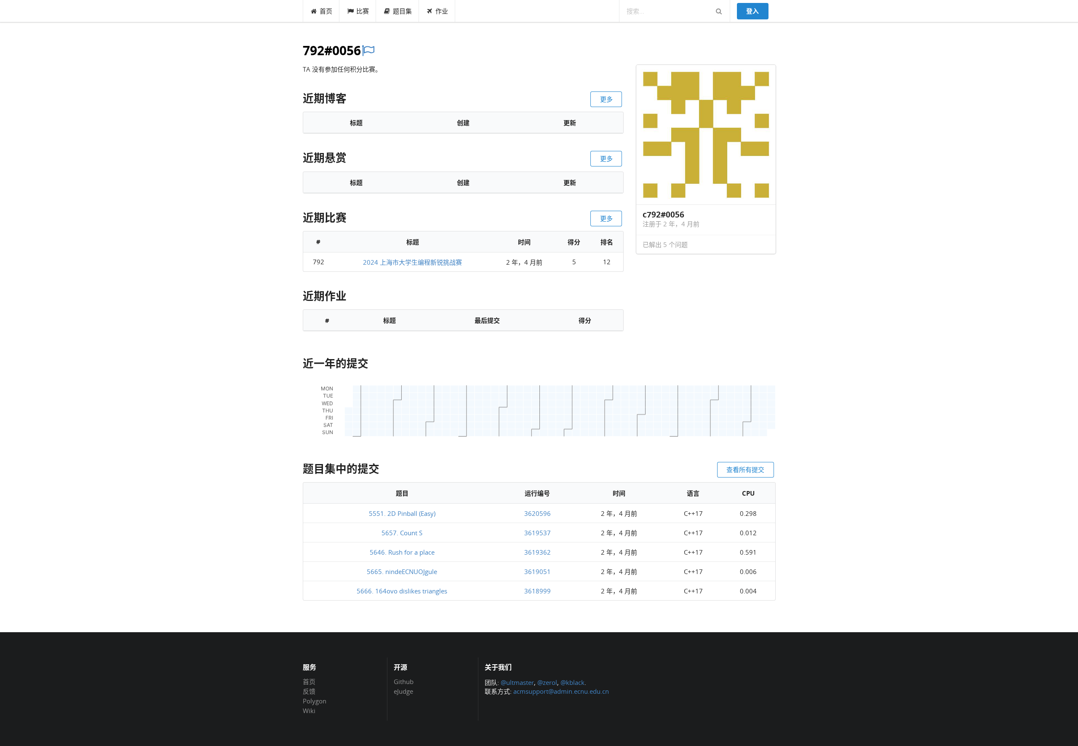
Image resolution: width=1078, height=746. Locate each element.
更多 (606, 99)
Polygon (314, 701)
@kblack (572, 682)
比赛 (362, 11)
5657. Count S (402, 533)
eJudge (403, 691)
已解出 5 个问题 (665, 244)
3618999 (537, 591)
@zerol (547, 682)
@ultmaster (517, 682)
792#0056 (332, 51)
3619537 (537, 533)
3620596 (537, 513)
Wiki (309, 710)
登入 (752, 11)
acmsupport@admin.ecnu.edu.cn (561, 691)
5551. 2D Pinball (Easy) (402, 513)
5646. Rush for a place (402, 552)
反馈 (309, 691)
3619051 (537, 571)
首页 (326, 11)
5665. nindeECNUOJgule (402, 571)
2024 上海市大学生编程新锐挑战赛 (412, 262)
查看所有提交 (745, 469)
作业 (441, 11)
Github (404, 682)
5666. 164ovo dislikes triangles (402, 591)
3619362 (537, 552)
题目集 (402, 11)
